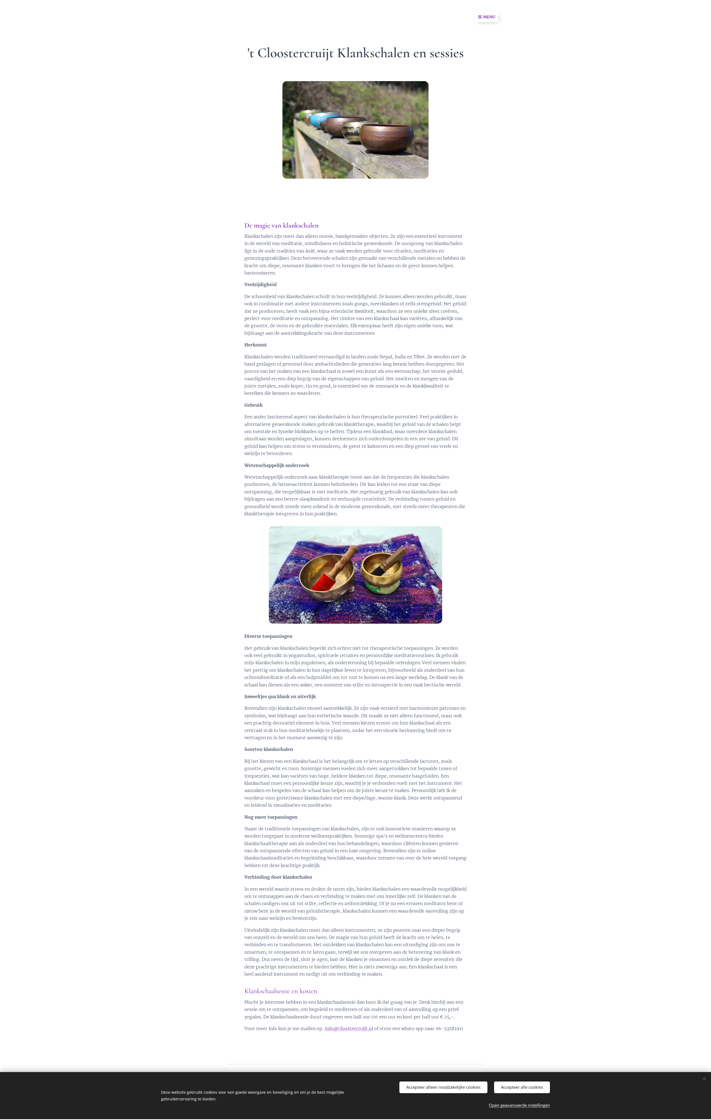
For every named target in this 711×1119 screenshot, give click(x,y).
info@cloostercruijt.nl (349, 1028)
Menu (489, 16)
